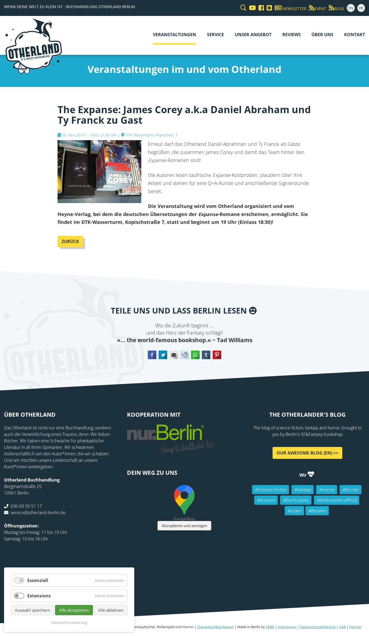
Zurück (70, 241)
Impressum (287, 626)
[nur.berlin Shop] (170, 451)
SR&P (270, 626)
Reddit (184, 355)
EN (350, 8)
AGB (342, 626)
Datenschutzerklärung (318, 626)
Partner (355, 626)
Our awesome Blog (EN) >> (307, 453)
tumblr (206, 355)
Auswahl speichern (32, 610)
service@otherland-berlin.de (38, 513)
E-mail (173, 355)
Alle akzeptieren (74, 610)
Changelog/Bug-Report (215, 626)
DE (361, 8)
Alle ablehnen (110, 610)
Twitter (163, 355)
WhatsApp (195, 355)
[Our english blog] (268, 8)
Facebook (152, 355)
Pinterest (217, 355)
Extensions (39, 596)
